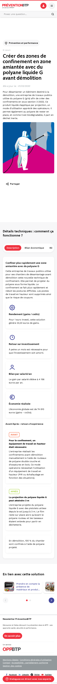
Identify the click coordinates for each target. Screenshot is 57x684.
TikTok (37, 675)
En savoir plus (12, 636)
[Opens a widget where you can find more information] (28, 679)
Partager (15, 183)
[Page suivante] (51, 600)
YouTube (48, 675)
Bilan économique (34, 248)
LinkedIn (25, 675)
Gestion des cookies (12, 666)
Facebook (13, 675)
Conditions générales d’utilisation (36, 660)
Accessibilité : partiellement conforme (29, 663)
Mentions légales (11, 660)
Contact (6, 663)
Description (13, 248)
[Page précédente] (5, 600)
